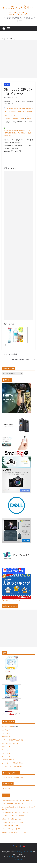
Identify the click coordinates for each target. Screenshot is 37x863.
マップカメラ (6, 730)
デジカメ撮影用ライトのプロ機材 (12, 766)
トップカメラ (6, 756)
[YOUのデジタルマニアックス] (4, 28)
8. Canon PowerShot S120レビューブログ (15, 832)
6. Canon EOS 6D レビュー (10, 825)
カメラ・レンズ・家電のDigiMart (12, 763)
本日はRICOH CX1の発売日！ (22, 359)
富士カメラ (5, 750)
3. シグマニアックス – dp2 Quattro (13, 816)
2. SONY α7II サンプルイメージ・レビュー (15, 812)
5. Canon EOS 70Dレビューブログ (12, 822)
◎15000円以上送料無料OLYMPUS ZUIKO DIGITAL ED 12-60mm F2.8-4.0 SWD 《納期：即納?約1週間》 (18, 133)
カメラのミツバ (6, 737)
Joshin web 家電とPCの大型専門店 (12, 740)
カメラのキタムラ (7, 733)
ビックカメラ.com (7, 727)
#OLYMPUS (6, 84)
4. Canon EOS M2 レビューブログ (12, 819)
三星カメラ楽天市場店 (8, 760)
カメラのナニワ (6, 753)
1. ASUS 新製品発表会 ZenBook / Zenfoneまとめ (17, 800)
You (17, 98)
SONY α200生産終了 (11, 354)
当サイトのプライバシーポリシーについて (15, 777)
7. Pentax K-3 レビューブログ (11, 829)
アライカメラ (6, 746)
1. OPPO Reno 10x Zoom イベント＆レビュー (16, 804)
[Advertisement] (18, 59)
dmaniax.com (6, 789)
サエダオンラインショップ (10, 743)
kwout (29, 118)
